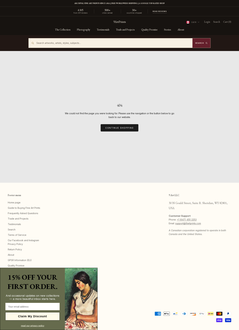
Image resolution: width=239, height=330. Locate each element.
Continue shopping (119, 127)
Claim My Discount (32, 316)
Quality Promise (149, 29)
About (181, 29)
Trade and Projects (125, 29)
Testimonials (103, 29)
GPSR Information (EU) (20, 260)
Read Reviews (160, 11)
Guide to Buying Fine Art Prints (24, 207)
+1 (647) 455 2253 (187, 219)
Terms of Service (17, 235)
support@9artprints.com (188, 223)
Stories (167, 29)
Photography (83, 29)
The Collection (62, 29)
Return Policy (15, 249)
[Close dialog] (94, 270)
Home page (14, 202)
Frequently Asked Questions (23, 213)
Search (11, 229)
